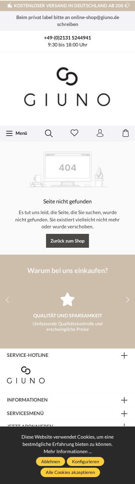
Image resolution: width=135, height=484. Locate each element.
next (126, 5)
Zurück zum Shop (67, 241)
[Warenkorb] (125, 133)
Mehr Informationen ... (68, 451)
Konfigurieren (85, 461)
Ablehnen (50, 461)
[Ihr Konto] (100, 133)
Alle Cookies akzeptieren (70, 472)
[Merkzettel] (74, 133)
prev (10, 5)
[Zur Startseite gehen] (67, 88)
